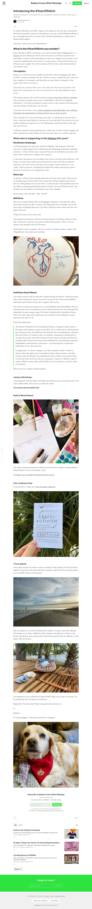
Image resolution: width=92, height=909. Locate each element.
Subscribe (77, 3)
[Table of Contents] (2, 454)
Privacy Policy (59, 810)
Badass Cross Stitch (23, 20)
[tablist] (18, 825)
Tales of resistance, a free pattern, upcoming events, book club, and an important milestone (35, 858)
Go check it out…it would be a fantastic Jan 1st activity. (34, 475)
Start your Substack (41, 901)
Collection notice (60, 896)
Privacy (47, 896)
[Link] (10, 48)
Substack (37, 905)
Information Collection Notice (45, 810)
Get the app (54, 901)
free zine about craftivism (45, 487)
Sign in (86, 3)
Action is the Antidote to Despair (26, 830)
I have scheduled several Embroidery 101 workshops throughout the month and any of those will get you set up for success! (45, 111)
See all (17, 869)
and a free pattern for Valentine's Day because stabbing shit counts (34, 845)
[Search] (66, 3)
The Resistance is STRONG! (24, 855)
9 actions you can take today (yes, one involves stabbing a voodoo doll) (35, 833)
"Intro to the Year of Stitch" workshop (62, 97)
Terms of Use (54, 809)
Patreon (66, 53)
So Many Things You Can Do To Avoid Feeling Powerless (36, 843)
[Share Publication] (70, 3)
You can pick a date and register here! (26, 387)
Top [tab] (15, 825)
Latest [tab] (20, 825)
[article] (46, 833)
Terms (52, 896)
